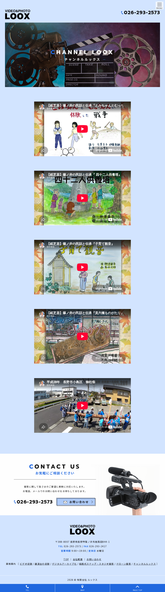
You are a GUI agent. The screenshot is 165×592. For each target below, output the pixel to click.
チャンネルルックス (144, 563)
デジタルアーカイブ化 (64, 563)
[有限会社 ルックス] (23, 14)
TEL (27, 590)
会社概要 (78, 559)
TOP (66, 559)
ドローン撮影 (123, 563)
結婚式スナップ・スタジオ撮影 (96, 563)
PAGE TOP (137, 590)
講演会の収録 (42, 563)
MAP (82, 590)
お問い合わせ (94, 559)
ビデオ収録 (26, 563)
